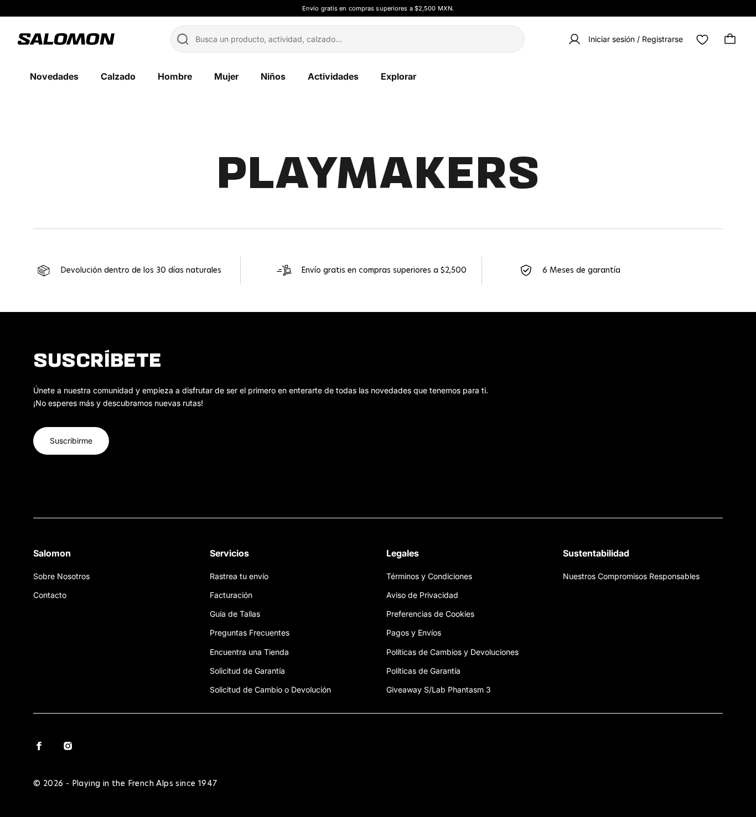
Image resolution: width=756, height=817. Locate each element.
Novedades (54, 76)
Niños (273, 76)
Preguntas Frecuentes (249, 632)
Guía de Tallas (235, 613)
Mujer (226, 76)
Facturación (231, 595)
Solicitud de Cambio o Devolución (270, 689)
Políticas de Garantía (423, 670)
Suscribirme (71, 440)
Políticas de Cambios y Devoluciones (452, 652)
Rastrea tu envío (239, 576)
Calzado (118, 76)
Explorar (398, 76)
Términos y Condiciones (429, 576)
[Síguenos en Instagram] (67, 745)
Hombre (175, 76)
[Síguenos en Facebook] (38, 745)
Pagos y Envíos (413, 632)
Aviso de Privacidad (422, 595)
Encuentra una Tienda (249, 652)
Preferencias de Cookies (430, 613)
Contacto (49, 595)
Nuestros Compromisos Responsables (631, 576)
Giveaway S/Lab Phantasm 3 (438, 689)
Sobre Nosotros (61, 576)
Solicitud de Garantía (247, 670)
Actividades (333, 76)
